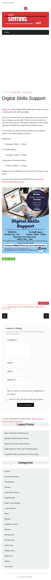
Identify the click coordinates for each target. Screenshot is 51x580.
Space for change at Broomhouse (17, 444)
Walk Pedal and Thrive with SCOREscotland (21, 449)
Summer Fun (9, 540)
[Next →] (46, 316)
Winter (7, 561)
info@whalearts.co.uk (16, 182)
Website (11, 380)
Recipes (8, 519)
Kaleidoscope (10, 498)
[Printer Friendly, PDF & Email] (8, 259)
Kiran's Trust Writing (12, 503)
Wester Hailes (28, 307)
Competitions (9, 482)
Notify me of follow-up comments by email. (25, 392)
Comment (12, 340)
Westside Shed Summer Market (16, 438)
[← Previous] (4, 316)
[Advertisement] (25, 61)
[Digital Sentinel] (25, 25)
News (7, 514)
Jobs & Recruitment (12, 492)
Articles (7, 471)
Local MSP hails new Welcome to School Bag (22, 454)
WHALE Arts (6, 109)
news (20, 307)
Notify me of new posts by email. (26, 399)
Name (10, 363)
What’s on (6, 308)
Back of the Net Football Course (17, 433)
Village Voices (10, 551)
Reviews (8, 529)
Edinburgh (12, 307)
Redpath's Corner (11, 524)
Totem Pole (9, 545)
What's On (43, 303)
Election (8, 487)
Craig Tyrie (27, 92)
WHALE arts (39, 307)
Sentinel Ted (9, 535)
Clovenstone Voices (12, 476)
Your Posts (9, 566)
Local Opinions (10, 508)
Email (10, 371)
